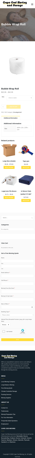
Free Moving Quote (6, 388)
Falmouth (23, 438)
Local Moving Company (8, 381)
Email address (5, 272)
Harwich (29, 438)
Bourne (26, 436)
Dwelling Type (5, 311)
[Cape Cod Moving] (14, 4)
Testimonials (4, 411)
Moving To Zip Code (7, 296)
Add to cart (13, 106)
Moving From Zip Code (8, 288)
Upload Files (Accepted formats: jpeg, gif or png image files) (16, 320)
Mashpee (9, 440)
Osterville (20, 440)
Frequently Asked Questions (9, 420)
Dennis (18, 438)
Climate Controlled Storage (9, 391)
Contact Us (4, 408)
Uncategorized (17, 112)
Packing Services (6, 394)
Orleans (15, 440)
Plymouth (26, 440)
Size (3, 96)
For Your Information (7, 417)
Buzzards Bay (5, 438)
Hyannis (3, 440)
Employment (4, 424)
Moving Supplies (6, 397)
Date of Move (5, 304)
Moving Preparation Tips (8, 414)
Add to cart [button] (26, 167)
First (2, 263)
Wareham (12, 442)
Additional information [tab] (11, 118)
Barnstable (20, 436)
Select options (9, 167)
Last (2, 268)
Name (2, 257)
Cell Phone (4, 280)
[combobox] (17, 307)
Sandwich (4, 442)
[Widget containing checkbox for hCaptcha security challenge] (13, 331)
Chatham (12, 438)
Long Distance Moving (7, 385)
